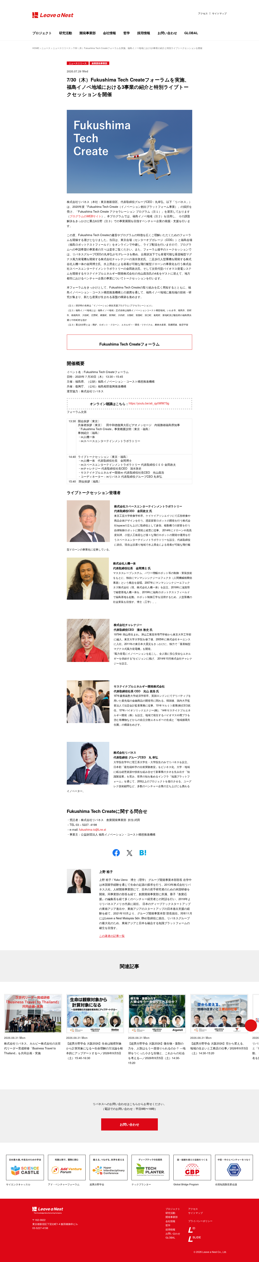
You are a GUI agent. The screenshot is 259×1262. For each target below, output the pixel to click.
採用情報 (143, 33)
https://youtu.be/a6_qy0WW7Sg (149, 403)
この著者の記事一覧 (112, 936)
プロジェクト (42, 33)
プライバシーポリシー (200, 1221)
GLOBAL (191, 33)
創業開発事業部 (99, 63)
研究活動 (65, 33)
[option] (33, 1024)
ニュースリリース (78, 63)
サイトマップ (219, 13)
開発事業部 (88, 33)
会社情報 (109, 33)
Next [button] (251, 1025)
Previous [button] (8, 1025)
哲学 (126, 33)
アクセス (203, 13)
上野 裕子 (106, 871)
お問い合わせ (167, 33)
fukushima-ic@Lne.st (92, 829)
